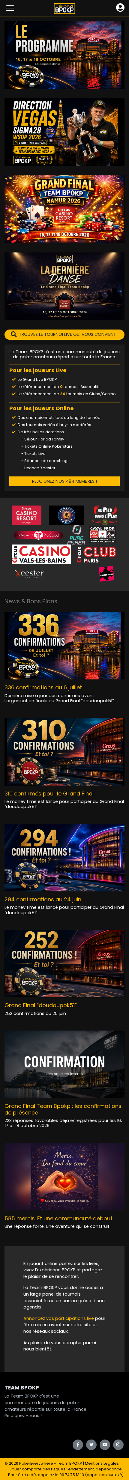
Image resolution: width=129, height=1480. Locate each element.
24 (62, 393)
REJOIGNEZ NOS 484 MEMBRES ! (64, 481)
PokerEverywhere (36, 1463)
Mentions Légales (102, 1463)
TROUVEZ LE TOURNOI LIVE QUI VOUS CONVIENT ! (68, 334)
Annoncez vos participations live (59, 1318)
